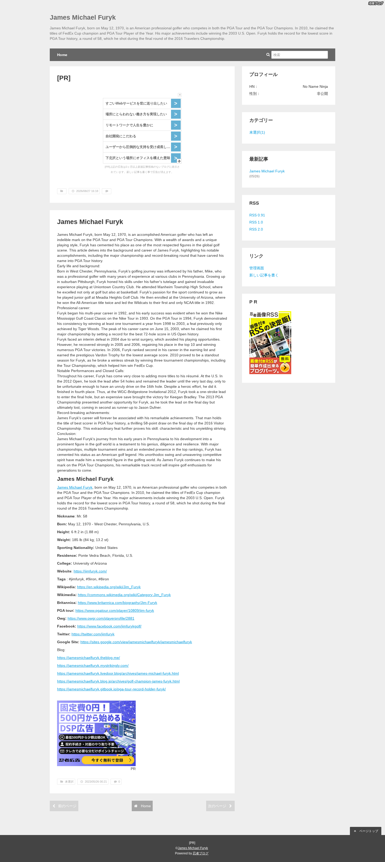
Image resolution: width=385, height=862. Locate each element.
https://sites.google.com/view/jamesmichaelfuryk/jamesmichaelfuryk (136, 642)
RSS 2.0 (256, 229)
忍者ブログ (200, 853)
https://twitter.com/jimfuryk (93, 634)
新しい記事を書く (264, 275)
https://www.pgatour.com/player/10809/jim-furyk (114, 610)
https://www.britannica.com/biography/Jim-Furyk (117, 603)
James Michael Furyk (83, 17)
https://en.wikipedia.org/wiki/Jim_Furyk (109, 587)
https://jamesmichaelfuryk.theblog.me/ (88, 658)
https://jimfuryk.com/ (90, 571)
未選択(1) (257, 132)
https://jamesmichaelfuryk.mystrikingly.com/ (93, 665)
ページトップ (368, 831)
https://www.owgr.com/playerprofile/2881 (101, 618)
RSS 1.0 (256, 222)
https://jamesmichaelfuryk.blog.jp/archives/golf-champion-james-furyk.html (118, 681)
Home (62, 55)
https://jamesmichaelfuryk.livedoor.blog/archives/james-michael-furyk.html (118, 673)
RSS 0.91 (257, 215)
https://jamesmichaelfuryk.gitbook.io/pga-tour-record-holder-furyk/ (111, 689)
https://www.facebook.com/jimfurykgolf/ (109, 626)
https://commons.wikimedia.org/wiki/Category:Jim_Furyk (124, 595)
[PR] (63, 77)
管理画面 (256, 268)
